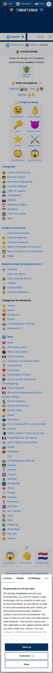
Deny (26, 664)
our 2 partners (20, 593)
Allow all (26, 647)
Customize (24, 656)
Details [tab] (20, 578)
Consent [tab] (7, 578)
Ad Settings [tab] (34, 578)
